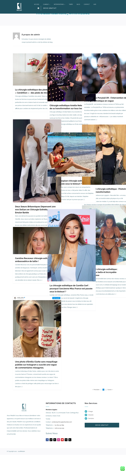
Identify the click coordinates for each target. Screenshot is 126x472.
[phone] (69, 439)
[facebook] (47, 439)
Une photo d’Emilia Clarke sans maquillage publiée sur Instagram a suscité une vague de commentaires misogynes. (36, 364)
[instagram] (58, 439)
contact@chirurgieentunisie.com (62, 422)
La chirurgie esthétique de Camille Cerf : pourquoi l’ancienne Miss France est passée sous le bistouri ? (71, 288)
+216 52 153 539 (59, 428)
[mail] (66, 439)
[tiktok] (51, 439)
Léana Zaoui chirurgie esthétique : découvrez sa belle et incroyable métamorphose (101, 272)
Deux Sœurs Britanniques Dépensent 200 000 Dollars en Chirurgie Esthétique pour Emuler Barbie (35, 209)
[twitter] (54, 439)
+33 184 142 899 (59, 425)
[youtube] (62, 439)
